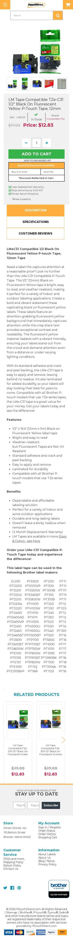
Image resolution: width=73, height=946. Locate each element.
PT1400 (64, 626)
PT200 (49, 581)
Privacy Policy (47, 864)
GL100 (15, 581)
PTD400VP (15, 622)
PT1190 (64, 599)
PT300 (49, 586)
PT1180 (64, 595)
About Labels (47, 854)
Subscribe (51, 805)
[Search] (58, 15)
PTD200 (15, 586)
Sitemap (11, 912)
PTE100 (15, 653)
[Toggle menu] (5, 4)
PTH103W (32, 608)
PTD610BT (15, 644)
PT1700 (64, 644)
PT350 (49, 617)
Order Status (46, 830)
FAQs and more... (14, 858)
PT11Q (32, 667)
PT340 (49, 613)
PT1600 (64, 635)
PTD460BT (15, 635)
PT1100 (49, 662)
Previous (5, 739)
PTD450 (16, 631)
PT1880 (64, 671)
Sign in (42, 827)
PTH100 (33, 604)
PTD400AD (15, 617)
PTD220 (15, 608)
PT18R (33, 671)
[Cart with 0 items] (68, 4)
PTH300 (32, 622)
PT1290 (64, 617)
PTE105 (15, 658)
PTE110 (15, 662)
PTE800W (33, 599)
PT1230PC (64, 608)
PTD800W (15, 649)
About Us (44, 857)
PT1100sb (49, 667)
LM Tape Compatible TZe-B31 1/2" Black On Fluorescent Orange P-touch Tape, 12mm (50, 753)
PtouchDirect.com (44, 926)
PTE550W (32, 590)
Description (35, 210)
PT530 (49, 626)
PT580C (49, 640)
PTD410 (15, 626)
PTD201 (15, 590)
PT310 (49, 595)
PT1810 (64, 662)
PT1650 (64, 640)
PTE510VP (32, 586)
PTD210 (15, 599)
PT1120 (49, 671)
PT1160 (64, 586)
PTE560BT (33, 595)
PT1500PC (64, 631)
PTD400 (15, 613)
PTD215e (15, 604)
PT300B (49, 590)
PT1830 (64, 667)
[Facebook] (12, 888)
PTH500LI (32, 631)
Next (63, 739)
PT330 (49, 608)
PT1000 (49, 644)
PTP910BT (33, 658)
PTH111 (33, 617)
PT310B (49, 599)
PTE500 (33, 581)
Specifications (35, 222)
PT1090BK (49, 658)
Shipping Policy (13, 862)
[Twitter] (5, 888)
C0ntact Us (10, 869)
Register (55, 827)
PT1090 (49, 653)
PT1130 (64, 581)
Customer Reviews (35, 233)
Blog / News (46, 861)
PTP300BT (32, 635)
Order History (47, 834)
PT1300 (64, 622)
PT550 (49, 635)
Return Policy (12, 865)
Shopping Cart (47, 837)
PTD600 (15, 640)
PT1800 (64, 658)
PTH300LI (32, 626)
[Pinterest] (19, 888)
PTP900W (33, 653)
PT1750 (64, 649)
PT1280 (64, 613)
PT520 (49, 622)
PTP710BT (33, 644)
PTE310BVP (15, 671)
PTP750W (32, 649)
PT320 (49, 604)
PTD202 (15, 595)
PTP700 (33, 640)
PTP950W (32, 662)
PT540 (49, 631)
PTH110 (32, 613)
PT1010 (49, 649)
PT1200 (64, 604)
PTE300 (16, 667)
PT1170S (64, 590)
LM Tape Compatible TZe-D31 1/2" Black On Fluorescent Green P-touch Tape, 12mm (18, 753)
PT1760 (64, 653)
